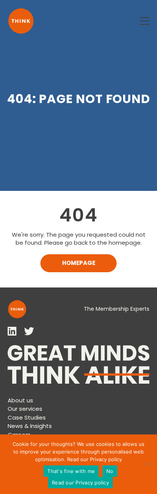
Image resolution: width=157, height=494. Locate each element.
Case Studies (27, 417)
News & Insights (30, 426)
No (110, 471)
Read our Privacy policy (94, 459)
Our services (25, 409)
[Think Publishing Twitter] (29, 331)
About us (20, 400)
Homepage (78, 263)
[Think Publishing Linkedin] (12, 331)
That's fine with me (71, 471)
